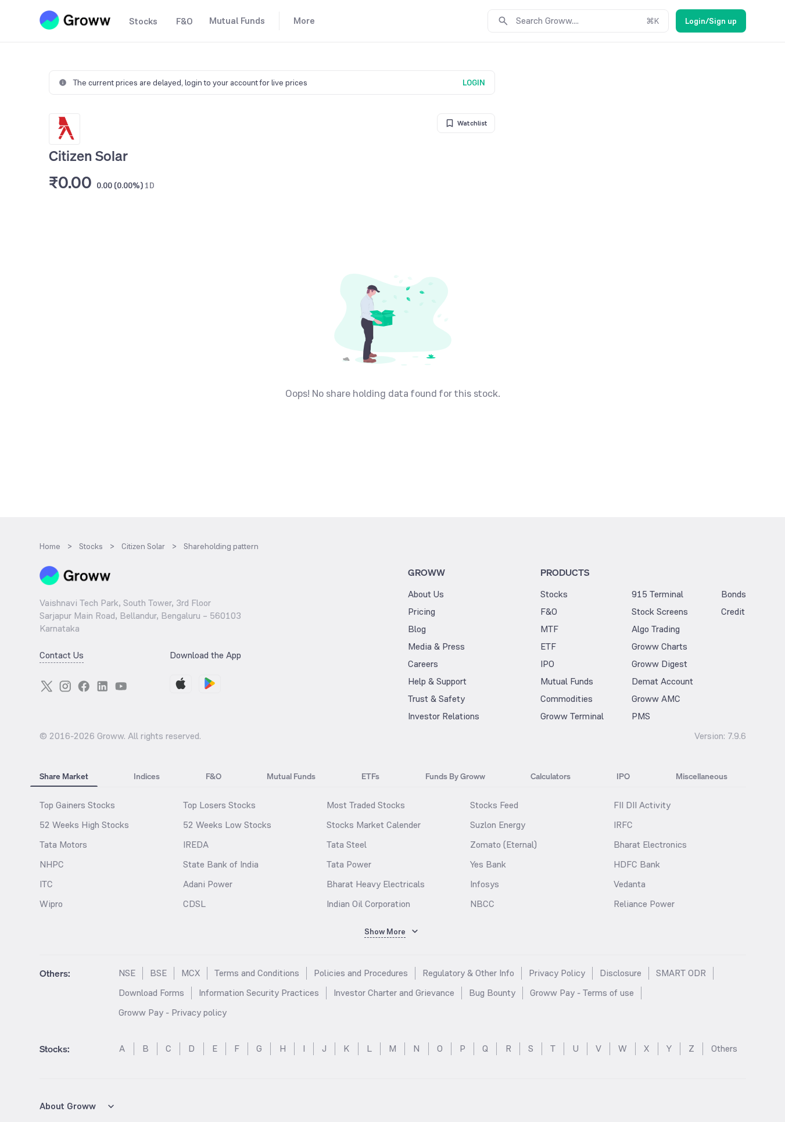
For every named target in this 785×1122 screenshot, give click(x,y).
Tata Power (349, 864)
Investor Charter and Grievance (394, 993)
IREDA (196, 844)
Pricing (421, 611)
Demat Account (662, 681)
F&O (548, 611)
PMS (641, 716)
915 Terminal (657, 594)
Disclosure (620, 973)
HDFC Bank (637, 864)
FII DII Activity (642, 805)
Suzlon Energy (497, 825)
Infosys (484, 884)
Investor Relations (443, 716)
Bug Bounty (492, 993)
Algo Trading (656, 629)
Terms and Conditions (256, 973)
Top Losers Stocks (219, 805)
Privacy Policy (557, 973)
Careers (423, 664)
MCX (190, 973)
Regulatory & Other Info (468, 973)
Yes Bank (488, 864)
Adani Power (207, 884)
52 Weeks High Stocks (84, 825)
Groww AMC (656, 699)
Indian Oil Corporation (368, 904)
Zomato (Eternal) (503, 844)
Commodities (566, 699)
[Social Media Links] (46, 686)
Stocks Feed (494, 805)
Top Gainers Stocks (77, 805)
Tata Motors (63, 844)
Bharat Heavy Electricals (376, 884)
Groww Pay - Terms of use (582, 993)
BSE (158, 973)
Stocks (554, 594)
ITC (46, 884)
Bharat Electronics (650, 844)
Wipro (51, 904)
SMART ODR (681, 973)
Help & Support (437, 681)
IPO (547, 664)
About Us (426, 594)
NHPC (52, 864)
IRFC (623, 825)
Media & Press (436, 646)
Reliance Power (644, 904)
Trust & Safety (436, 699)
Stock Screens (660, 611)
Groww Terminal (572, 716)
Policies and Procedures (361, 973)
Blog (417, 629)
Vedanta (630, 884)
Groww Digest (659, 664)
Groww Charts (659, 646)
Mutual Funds (566, 681)
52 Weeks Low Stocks (227, 825)
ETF (548, 646)
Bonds (733, 594)
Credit (733, 611)
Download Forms (151, 993)
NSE (127, 973)
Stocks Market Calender (374, 825)
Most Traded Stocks (366, 805)
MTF (549, 629)
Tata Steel (347, 844)
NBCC (482, 904)
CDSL (194, 904)
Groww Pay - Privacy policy (173, 1012)
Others (724, 1048)
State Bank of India (221, 864)
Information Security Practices (259, 993)
